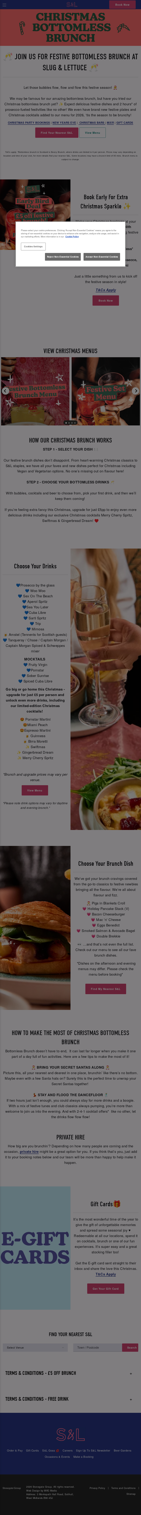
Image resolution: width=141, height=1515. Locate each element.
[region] (70, 244)
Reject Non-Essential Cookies (63, 256)
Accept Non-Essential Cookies (102, 256)
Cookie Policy (72, 236)
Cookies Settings (33, 246)
